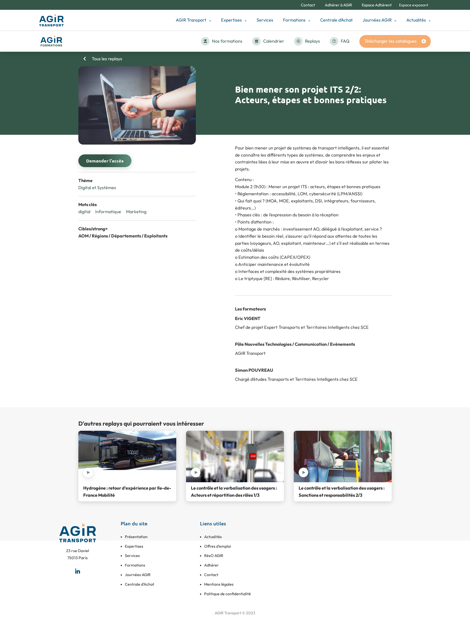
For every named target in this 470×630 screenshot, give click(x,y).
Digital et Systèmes (97, 187)
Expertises (231, 20)
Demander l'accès (105, 160)
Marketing (136, 211)
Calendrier (273, 41)
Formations (294, 20)
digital (84, 211)
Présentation (136, 536)
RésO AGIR (213, 555)
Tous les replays (106, 59)
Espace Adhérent (377, 4)
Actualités (416, 20)
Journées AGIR (377, 20)
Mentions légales (219, 584)
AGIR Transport (191, 20)
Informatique (108, 211)
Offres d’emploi (217, 546)
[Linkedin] (77, 571)
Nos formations (227, 41)
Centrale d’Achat (336, 20)
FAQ (345, 41)
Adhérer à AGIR (338, 4)
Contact (308, 4)
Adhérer (211, 565)
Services (265, 20)
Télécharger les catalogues (390, 41)
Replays (312, 41)
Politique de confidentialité (227, 593)
